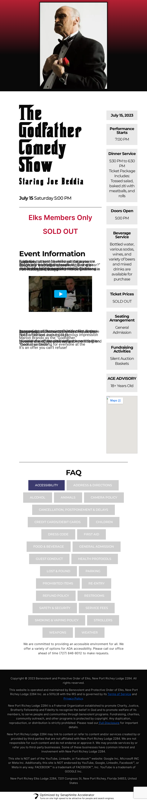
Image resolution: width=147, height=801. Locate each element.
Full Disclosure (109, 723)
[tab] (46, 485)
